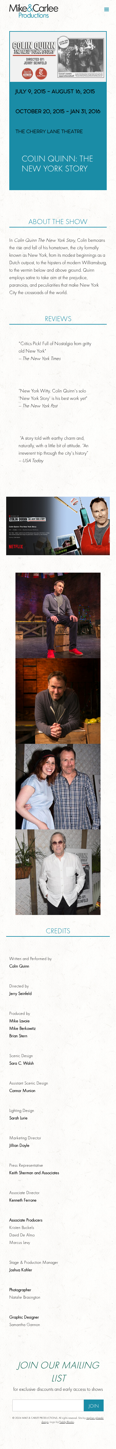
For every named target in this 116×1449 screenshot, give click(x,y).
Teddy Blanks (66, 1422)
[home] (29, 9)
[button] (106, 9)
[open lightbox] (58, 615)
